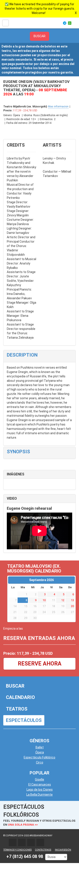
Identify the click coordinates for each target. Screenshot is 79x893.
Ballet (40, 747)
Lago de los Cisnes (40, 789)
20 (72, 606)
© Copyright (10, 835)
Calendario (20, 697)
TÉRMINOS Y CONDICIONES (17, 850)
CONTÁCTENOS (43, 850)
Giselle (39, 779)
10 (44, 600)
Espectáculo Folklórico (39, 757)
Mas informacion (58, 106)
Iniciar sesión (63, 850)
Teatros (16, 709)
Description (22, 355)
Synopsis (18, 451)
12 (62, 600)
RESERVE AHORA (39, 663)
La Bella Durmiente (39, 794)
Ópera (39, 752)
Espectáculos (24, 720)
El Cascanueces (39, 784)
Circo (39, 762)
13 (72, 600)
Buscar (15, 686)
